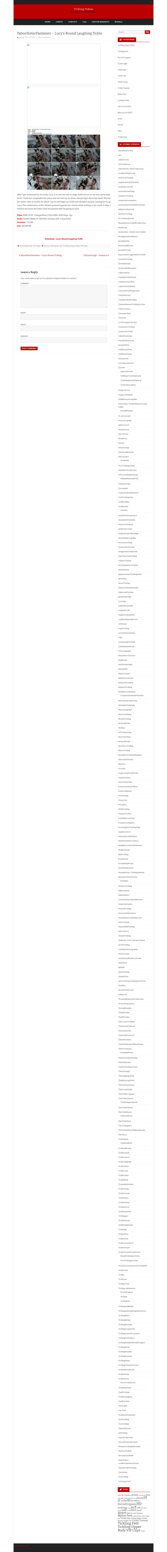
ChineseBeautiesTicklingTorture (131, 304)
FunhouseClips (124, 484)
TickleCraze (123, 1171)
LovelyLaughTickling (126, 642)
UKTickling (122, 1433)
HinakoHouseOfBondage (128, 534)
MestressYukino (125, 714)
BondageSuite (124, 241)
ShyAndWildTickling (126, 927)
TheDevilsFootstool (126, 1035)
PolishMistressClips (126, 818)
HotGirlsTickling (125, 543)
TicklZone (122, 1279)
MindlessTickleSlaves (127, 692)
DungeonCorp (124, 390)
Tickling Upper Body (71, 246)
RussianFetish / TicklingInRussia (131, 873)
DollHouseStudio (125, 354)
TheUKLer (122, 1135)
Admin (21, 37)
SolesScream (123, 954)
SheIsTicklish (123, 922)
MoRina (121, 728)
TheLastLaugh (124, 1071)
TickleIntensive (124, 1212)
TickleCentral (123, 1157)
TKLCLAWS (122, 1406)
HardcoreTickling (125, 524)
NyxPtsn (121, 764)
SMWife (121, 967)
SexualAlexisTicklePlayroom (130, 918)
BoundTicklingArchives (130, 1256)
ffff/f (138, 1501)
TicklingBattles (124, 1320)
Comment (25, 283)
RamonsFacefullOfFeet (127, 836)
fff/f (135, 1501)
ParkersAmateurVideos (128, 787)
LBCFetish (122, 624)
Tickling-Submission (126, 1288)
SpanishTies (123, 977)
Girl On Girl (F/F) (124, 107)
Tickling (123, 1297)
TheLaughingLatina (126, 1076)
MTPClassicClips (125, 732)
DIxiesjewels (123, 359)
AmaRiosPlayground (126, 173)
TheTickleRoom (125, 1112)
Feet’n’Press (123, 434)
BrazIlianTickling (125, 259)
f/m (125, 1500)
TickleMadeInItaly (125, 1225)
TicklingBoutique (125, 1325)
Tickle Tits (122, 76)
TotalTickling (123, 1419)
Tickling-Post (123, 1284)
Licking (122, 1507)
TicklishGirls (123, 1379)
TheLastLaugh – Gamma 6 (96, 255)
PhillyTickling (123, 809)
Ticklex (121, 1275)
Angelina (127, 1495)
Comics (59, 22)
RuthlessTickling (125, 886)
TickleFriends (124, 1193)
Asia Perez (142, 1495)
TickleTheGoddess (128, 385)
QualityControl (124, 832)
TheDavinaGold (124, 1031)
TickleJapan (123, 1216)
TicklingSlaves (124, 1361)
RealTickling (123, 854)
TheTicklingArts (125, 1126)
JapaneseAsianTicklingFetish (130, 574)
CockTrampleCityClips (127, 322)
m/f (133, 1507)
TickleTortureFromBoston (129, 1252)
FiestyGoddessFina (126, 452)
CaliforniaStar (124, 273)
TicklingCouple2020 (126, 1329)
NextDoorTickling (125, 746)
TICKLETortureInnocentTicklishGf (132, 1266)
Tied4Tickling (123, 1392)
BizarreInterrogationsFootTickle (132, 255)
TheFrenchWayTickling (127, 1058)
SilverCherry (123, 931)
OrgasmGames (124, 778)
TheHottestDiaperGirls (128, 1067)
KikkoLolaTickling (125, 592)
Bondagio (124, 881)
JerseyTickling (124, 583)
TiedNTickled (123, 1401)
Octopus (121, 769)
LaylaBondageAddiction (128, 619)
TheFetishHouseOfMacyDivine (130, 1044)
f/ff (122, 1501)
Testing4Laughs (124, 1008)
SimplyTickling (124, 936)
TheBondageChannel (128, 1102)
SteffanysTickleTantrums (130, 376)
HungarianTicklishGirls (127, 552)
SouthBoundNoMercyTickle (129, 958)
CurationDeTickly (125, 331)
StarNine (122, 985)
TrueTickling (123, 1424)
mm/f (139, 1510)
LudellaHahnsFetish (126, 647)
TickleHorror (123, 1207)
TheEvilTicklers (124, 1040)
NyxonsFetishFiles (125, 760)
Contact (72, 22)
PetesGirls (122, 800)
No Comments (45, 37)
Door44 (121, 368)
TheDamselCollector (126, 1026)
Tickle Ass (122, 70)
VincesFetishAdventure (128, 1442)
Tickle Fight (122, 64)
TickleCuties (123, 1175)
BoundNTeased (126, 411)
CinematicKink (124, 313)
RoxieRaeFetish (126, 1053)
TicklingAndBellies (126, 1306)
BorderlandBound (125, 246)
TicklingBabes (124, 1315)
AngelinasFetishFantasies (128, 182)
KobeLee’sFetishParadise (128, 588)
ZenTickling (123, 1477)
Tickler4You (123, 1234)
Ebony (120, 125)
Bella (148, 1495)
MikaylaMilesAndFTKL (129, 479)
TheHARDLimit (124, 1062)
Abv (119, 155)
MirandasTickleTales (126, 705)
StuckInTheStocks (126, 990)
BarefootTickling (125, 214)
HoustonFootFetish (126, 547)
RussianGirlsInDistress (127, 877)
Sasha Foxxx (137, 1516)
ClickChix (122, 318)
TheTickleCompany (126, 1094)
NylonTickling (124, 750)
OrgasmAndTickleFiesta (128, 773)
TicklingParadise (125, 1352)
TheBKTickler (124, 1013)
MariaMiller (123, 669)
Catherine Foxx (128, 1498)
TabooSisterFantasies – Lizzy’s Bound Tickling (41, 255)
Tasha (143, 1516)
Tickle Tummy (123, 88)
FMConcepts (123, 457)
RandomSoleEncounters (128, 841)
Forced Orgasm (124, 58)
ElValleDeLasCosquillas (127, 399)
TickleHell (124, 460)
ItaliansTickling (124, 561)
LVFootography (124, 651)
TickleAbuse (123, 1139)
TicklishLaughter (125, 1397)
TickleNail (122, 1230)
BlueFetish (122, 228)
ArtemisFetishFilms (126, 191)
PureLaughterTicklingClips (129, 827)
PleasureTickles (124, 814)
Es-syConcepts (124, 416)
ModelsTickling (124, 719)
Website (24, 336)
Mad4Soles (122, 660)
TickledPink (123, 1180)
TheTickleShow (124, 1121)
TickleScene (123, 1239)
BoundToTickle (124, 250)
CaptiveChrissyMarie (126, 286)
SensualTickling (124, 909)
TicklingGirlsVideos (126, 1338)
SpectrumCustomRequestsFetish (132, 981)
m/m (141, 1508)
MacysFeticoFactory (126, 656)
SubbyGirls (122, 995)
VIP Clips (36, 246)
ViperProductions (125, 1438)
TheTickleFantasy (125, 1108)
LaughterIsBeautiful (126, 615)
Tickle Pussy (123, 82)
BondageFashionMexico (128, 237)
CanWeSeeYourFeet (126, 282)
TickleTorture (124, 1248)
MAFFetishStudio (125, 665)
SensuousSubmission (127, 913)
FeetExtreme (123, 430)
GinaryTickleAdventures (128, 493)
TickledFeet (125, 1301)
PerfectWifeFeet (125, 791)
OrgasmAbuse (126, 1143)
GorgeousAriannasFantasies (132, 695)
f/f (145, 1498)
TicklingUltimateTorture (128, 1365)
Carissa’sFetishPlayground (128, 291)
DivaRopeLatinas (125, 350)
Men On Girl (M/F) (125, 113)
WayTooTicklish (124, 1451)
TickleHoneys (124, 1203)
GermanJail (123, 488)
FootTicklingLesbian (126, 466)
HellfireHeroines (125, 529)
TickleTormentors (126, 1243)
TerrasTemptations (126, 1004)
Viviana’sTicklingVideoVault (129, 1447)
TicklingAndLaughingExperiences (132, 1311)
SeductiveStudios (125, 904)
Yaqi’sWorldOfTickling (127, 1468)
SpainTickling (123, 972)
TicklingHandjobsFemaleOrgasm (131, 1343)
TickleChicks (123, 1166)
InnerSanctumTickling (127, 556)
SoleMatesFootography (128, 949)
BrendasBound (124, 264)
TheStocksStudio (125, 1090)
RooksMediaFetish (125, 864)
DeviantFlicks (123, 345)
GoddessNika (123, 502)
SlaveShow (122, 963)
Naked (122, 1512)
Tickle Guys (122, 137)
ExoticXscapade (124, 421)
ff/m (132, 1501)
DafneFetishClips (125, 336)
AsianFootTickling (125, 196)
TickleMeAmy (124, 1221)
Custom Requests (100, 22)
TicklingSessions (125, 1356)
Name (23, 313)
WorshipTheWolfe (125, 1456)
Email (24, 324)
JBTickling (122, 579)
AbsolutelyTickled (125, 151)
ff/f (128, 1500)
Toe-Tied (122, 1410)
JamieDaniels (123, 570)
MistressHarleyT (125, 710)
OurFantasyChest (125, 782)
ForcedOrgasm (53, 246)
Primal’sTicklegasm (126, 823)
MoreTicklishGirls (127, 1383)
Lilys (120, 637)
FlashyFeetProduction (127, 470)
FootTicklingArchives (129, 1261)
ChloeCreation (124, 309)
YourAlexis (122, 1472)
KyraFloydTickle (124, 597)
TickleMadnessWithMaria (130, 380)
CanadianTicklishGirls (127, 277)
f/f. (45, 246)
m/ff (138, 1508)
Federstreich (123, 425)
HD (61, 246)
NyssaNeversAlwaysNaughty (129, 755)
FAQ (84, 22)
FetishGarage (123, 448)
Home (47, 22)
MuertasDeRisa (124, 737)
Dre (135, 1498)
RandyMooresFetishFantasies (130, 845)
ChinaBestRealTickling (127, 300)
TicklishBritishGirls (126, 1370)
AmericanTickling (125, 178)
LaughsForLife (124, 610)
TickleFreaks (123, 1189)
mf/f (124, 1510)
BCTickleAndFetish (126, 219)
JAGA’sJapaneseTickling (128, 565)
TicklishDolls (123, 1374)
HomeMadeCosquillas (127, 538)
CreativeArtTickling (126, 327)
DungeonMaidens (125, 395)
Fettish (121, 443)
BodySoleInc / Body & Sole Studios (132, 232)
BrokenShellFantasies (127, 268)
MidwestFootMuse (126, 683)
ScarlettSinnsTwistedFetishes (130, 900)
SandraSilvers (123, 895)
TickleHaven (123, 1198)
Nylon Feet (122, 94)
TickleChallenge (124, 1162)
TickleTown (123, 1270)
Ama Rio (121, 1495)
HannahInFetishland (126, 520)
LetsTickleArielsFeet (126, 633)
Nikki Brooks (131, 1513)
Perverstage (123, 796)
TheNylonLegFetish (126, 1080)
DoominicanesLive (126, 363)
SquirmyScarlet (126, 371)
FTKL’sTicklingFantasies (128, 475)
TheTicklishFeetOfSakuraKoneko (131, 1130)
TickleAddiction (124, 1148)
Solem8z (124, 510)
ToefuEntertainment (126, 1415)
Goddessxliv (123, 506)
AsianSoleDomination (127, 200)
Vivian (143, 1531)
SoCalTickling (123, 945)
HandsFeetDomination (127, 516)
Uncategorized (26, 246)
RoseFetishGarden (126, 868)
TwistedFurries (124, 1428)
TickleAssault (123, 1153)
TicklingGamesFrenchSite (129, 1334)
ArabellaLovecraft (125, 187)
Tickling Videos (83, 9)
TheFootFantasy (125, 1049)
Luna (128, 1508)
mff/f (128, 1510)
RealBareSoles (124, 850)
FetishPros (122, 439)
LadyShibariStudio (125, 606)
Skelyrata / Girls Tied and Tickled (131, 940)
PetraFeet (122, 805)
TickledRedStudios (126, 1184)
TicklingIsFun (123, 1347)
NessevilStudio (124, 741)
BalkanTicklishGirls (126, 209)
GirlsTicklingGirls (125, 497)
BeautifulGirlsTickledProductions (132, 223)
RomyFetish (123, 859)
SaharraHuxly (123, 891)
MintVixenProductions (127, 701)
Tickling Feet (123, 51)
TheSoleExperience (126, 1085)
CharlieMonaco (124, 295)
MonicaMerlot (124, 723)
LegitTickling (123, 628)
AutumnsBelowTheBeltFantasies (131, 205)
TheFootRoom (126, 1116)
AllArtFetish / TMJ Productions (131, 169)
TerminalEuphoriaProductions (131, 999)
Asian (120, 119)
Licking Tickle (123, 100)
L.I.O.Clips (122, 601)
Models (118, 22)
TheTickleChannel (125, 1098)
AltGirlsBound (124, 164)
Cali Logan (121, 1498)
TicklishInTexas (124, 1388)
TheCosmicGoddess (126, 1022)
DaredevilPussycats (126, 341)
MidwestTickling (125, 687)
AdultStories (123, 160)
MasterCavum (124, 674)
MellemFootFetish (125, 678)
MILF (120, 131)
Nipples (140, 1513)
